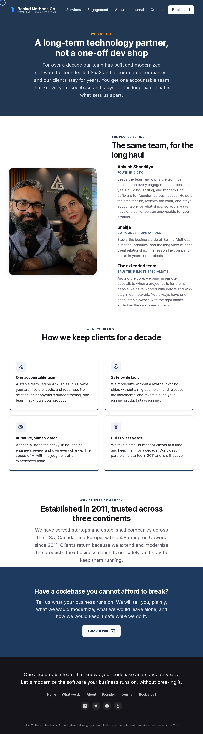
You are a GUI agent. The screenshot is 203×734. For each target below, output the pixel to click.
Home (51, 694)
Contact (157, 10)
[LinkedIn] (85, 706)
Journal (138, 10)
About (120, 10)
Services (73, 10)
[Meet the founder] (118, 706)
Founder (108, 694)
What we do (71, 694)
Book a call (181, 10)
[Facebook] (107, 706)
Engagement (98, 10)
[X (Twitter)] (96, 706)
